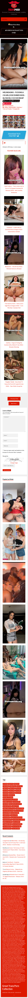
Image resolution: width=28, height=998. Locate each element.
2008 (5, 788)
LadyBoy (15, 806)
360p (10, 783)
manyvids (6, 812)
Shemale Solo (7, 819)
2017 (5, 795)
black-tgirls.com (8, 797)
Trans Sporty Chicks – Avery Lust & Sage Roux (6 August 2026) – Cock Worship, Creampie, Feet (14, 305)
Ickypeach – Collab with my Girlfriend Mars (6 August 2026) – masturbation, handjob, (14, 229)
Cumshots (16, 801)
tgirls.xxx (16, 821)
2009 (11, 788)
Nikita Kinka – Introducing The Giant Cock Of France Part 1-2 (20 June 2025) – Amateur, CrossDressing (14, 842)
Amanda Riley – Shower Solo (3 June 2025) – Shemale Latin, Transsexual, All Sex (14, 857)
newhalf (6, 815)
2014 (5, 792)
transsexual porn (8, 105)
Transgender (16, 109)
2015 (11, 792)
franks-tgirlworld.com (15, 804)
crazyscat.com (18, 992)
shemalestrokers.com (18, 819)
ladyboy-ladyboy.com (9, 808)
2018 (11, 795)
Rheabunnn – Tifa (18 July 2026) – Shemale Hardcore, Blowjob (14, 267)
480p (16, 783)
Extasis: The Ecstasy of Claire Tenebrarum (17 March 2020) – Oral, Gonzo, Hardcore (14, 850)
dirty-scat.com (11, 992)
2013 (18, 790)
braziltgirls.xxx (7, 801)
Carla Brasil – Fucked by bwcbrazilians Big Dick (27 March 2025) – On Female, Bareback (13, 864)
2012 (11, 790)
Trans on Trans (16, 826)
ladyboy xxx (20, 808)
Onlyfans (19, 107)
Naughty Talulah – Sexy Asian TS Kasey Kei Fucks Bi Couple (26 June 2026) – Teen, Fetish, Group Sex (14, 384)
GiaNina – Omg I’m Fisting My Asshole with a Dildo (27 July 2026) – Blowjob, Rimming (14, 345)
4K (5, 783)
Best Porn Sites (15, 24)
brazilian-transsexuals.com (10, 799)
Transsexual (7, 828)
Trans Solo (15, 828)
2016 (18, 792)
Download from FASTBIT (14, 135)
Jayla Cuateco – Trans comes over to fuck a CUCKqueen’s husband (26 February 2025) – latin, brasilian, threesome (14, 189)
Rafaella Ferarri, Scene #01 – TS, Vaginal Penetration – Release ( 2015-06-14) (14, 876)
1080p (6, 107)
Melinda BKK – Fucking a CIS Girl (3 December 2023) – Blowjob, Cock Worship (14, 95)
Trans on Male (7, 826)
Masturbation (15, 812)
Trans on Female (7, 109)
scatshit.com (5, 992)
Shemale (6, 817)
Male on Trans (18, 810)
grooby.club (7, 806)
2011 (5, 790)
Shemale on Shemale (16, 817)
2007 (19, 786)
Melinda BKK (12, 107)
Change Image (14, 462)
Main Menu (4, 19)
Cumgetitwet (6, 840)
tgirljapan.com (7, 821)
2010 (18, 788)
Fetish (5, 804)
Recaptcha (5, 456)
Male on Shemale (8, 810)
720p (6, 786)
